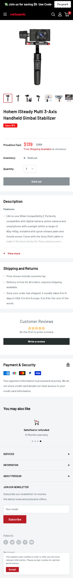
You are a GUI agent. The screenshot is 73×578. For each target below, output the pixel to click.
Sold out (36, 181)
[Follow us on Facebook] (5, 542)
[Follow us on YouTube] (31, 542)
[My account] (60, 14)
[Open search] (53, 14)
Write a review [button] (36, 341)
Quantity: (8, 168)
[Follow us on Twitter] (12, 542)
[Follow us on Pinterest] (25, 542)
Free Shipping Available (38, 149)
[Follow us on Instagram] (18, 542)
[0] (67, 14)
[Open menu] (5, 14)
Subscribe (14, 519)
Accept (12, 569)
